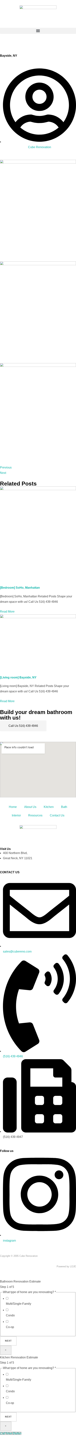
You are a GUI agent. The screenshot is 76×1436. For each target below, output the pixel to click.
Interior (16, 815)
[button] (38, 31)
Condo (10, 1315)
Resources (35, 815)
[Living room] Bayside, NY (18, 677)
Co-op (10, 1327)
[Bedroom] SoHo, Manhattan (20, 587)
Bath (64, 806)
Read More (7, 611)
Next (8, 1341)
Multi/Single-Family (18, 1303)
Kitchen (49, 806)
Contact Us (57, 815)
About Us (30, 806)
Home (13, 806)
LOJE (73, 1266)
